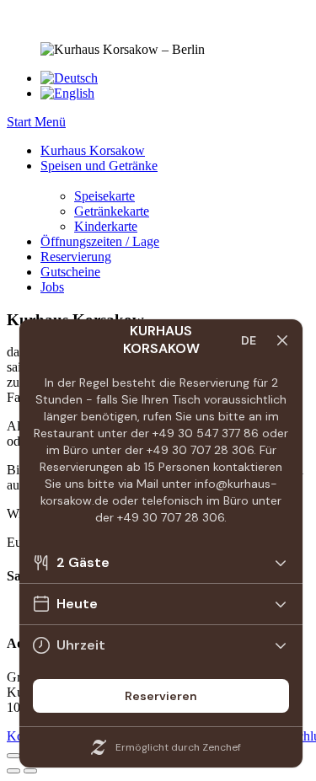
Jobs (52, 287)
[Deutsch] (69, 78)
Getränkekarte (111, 211)
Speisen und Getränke (99, 165)
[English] (67, 93)
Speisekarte (104, 196)
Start (21, 122)
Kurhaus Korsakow (92, 150)
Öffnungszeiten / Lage (99, 241)
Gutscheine (70, 272)
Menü (50, 122)
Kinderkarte (105, 226)
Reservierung (75, 256)
